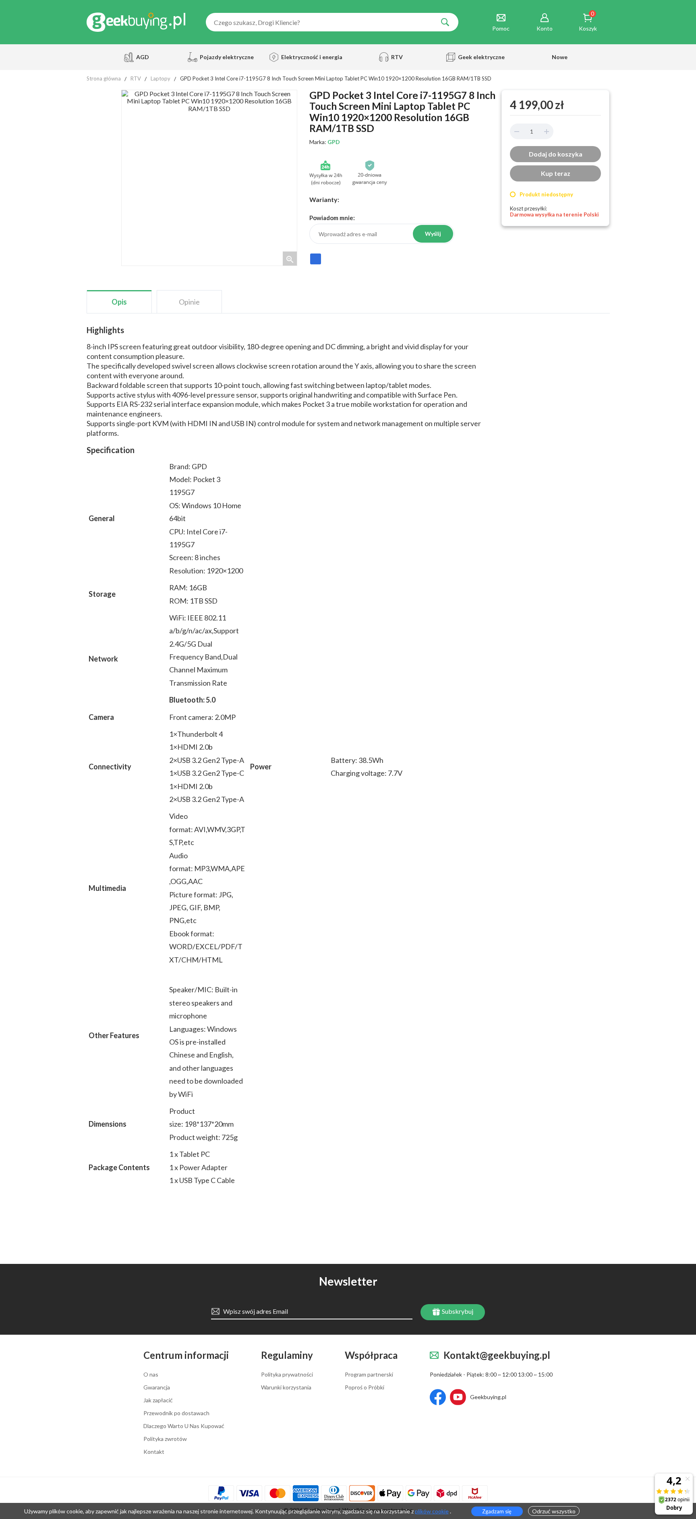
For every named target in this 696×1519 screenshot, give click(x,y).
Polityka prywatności (287, 1374)
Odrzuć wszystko (554, 1511)
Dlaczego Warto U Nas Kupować (183, 1426)
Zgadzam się (497, 1511)
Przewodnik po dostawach (176, 1413)
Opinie (189, 301)
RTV (397, 57)
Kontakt (153, 1452)
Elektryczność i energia (309, 57)
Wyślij (433, 233)
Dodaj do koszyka (555, 154)
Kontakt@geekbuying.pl (496, 1355)
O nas (150, 1374)
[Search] (445, 22)
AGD (142, 57)
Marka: (324, 142)
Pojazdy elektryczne (225, 57)
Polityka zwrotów (165, 1439)
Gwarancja (156, 1387)
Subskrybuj (457, 1311)
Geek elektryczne (481, 57)
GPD (333, 141)
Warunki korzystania (286, 1387)
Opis (119, 301)
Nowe (560, 57)
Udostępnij (315, 262)
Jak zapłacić (158, 1400)
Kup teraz (555, 173)
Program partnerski (369, 1374)
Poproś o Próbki (364, 1387)
